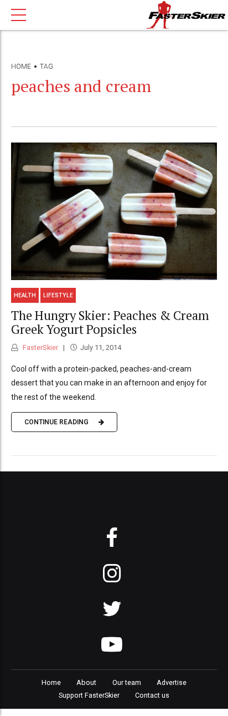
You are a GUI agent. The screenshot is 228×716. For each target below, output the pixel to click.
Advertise (171, 682)
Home (21, 66)
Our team (126, 682)
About (86, 682)
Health (25, 295)
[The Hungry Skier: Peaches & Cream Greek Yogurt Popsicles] (114, 211)
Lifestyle (58, 295)
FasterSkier (39, 347)
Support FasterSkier (89, 695)
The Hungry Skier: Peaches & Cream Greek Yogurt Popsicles (110, 322)
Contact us (152, 695)
